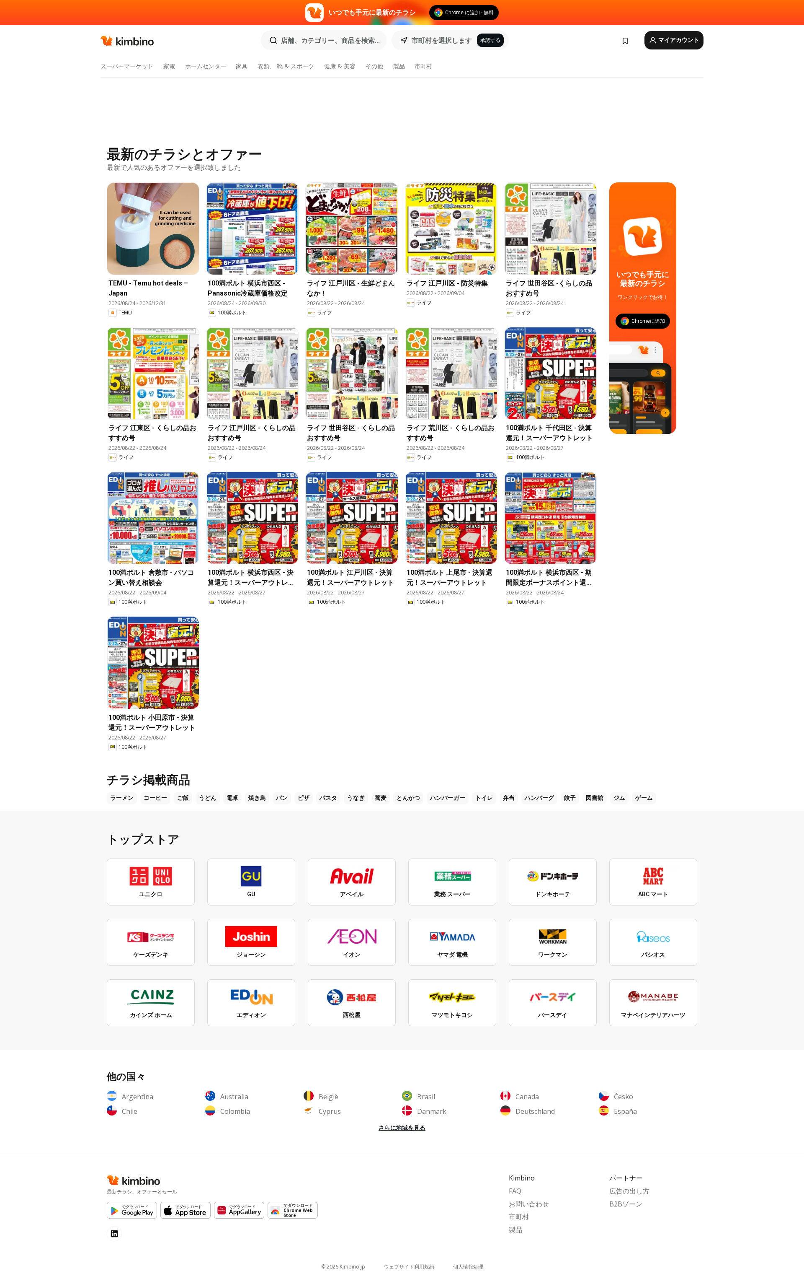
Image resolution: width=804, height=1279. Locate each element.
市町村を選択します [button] (442, 40)
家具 (241, 66)
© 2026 (343, 1266)
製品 (399, 66)
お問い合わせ (529, 1204)
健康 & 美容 (340, 66)
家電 (169, 66)
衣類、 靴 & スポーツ (286, 66)
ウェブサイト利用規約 (409, 1266)
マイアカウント (678, 39)
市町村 (423, 66)
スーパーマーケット (126, 66)
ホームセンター (205, 66)
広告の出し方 (629, 1191)
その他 (374, 66)
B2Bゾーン (625, 1204)
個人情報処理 (468, 1266)
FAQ (515, 1191)
